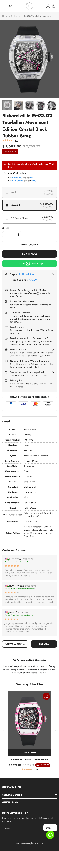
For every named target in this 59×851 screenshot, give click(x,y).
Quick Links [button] (10, 802)
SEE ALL (44, 644)
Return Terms (29, 536)
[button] (4, 731)
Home (5, 16)
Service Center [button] (12, 794)
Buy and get (21, 177)
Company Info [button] (11, 787)
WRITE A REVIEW (15, 644)
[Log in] (48, 6)
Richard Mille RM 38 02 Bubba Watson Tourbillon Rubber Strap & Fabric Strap (29, 759)
